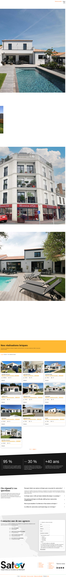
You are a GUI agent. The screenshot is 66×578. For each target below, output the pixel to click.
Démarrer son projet (58, 1)
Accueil (2, 354)
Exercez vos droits (30, 576)
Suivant (35, 449)
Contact (64, 1)
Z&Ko (48, 576)
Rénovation (44, 540)
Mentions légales (23, 576)
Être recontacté (42, 549)
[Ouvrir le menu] (64, 3)
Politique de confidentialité (38, 576)
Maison (43, 536)
